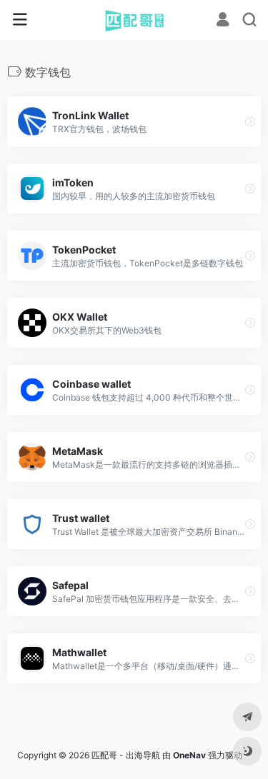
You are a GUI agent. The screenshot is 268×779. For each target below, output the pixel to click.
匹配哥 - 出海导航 (125, 755)
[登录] (222, 21)
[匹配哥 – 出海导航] (134, 20)
